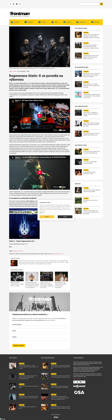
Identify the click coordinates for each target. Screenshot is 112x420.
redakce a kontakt (77, 378)
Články (43, 22)
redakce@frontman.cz (57, 253)
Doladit (65, 216)
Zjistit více (42, 212)
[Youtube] (16, 4)
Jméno (14, 330)
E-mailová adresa (16, 324)
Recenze (30, 22)
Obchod (96, 22)
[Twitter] (13, 4)
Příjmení (14, 337)
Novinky (16, 22)
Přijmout (47, 216)
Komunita (82, 22)
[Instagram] (19, 4)
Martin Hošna (12, 71)
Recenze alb (15, 251)
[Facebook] (10, 4)
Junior (68, 22)
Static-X (21, 251)
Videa (56, 22)
